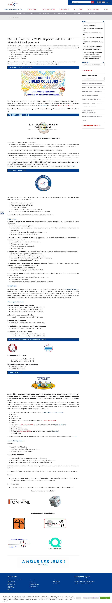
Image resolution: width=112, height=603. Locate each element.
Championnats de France (92, 83)
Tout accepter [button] (105, 598)
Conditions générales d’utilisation (83, 583)
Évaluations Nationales (92, 91)
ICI (76, 436)
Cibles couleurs (93, 9)
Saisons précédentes (91, 125)
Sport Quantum (60, 425)
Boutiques (78, 9)
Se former (91, 13)
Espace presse (56, 581)
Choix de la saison (89, 75)
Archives (55, 580)
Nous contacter (56, 583)
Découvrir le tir (48, 9)
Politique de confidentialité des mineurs (84, 581)
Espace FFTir (64, 9)
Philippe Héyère (71, 289)
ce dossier (43, 105)
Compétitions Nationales (92, 87)
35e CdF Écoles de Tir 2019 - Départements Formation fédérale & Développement (92, 48)
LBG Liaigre (47, 412)
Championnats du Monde (92, 116)
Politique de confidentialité (81, 580)
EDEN (106, 9)
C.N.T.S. (32, 13)
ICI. (74, 166)
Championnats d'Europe (91, 103)
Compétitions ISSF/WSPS (91, 99)
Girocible (55, 431)
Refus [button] (78, 598)
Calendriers (44, 13)
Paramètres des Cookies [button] (91, 598)
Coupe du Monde (88, 107)
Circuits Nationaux (90, 95)
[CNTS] (2, 212)
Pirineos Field (58, 412)
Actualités (21, 13)
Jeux (84, 120)
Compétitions (77, 13)
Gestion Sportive (60, 13)
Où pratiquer (32, 9)
